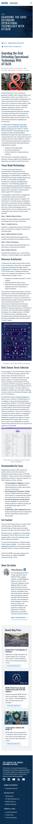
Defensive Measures (17, 43)
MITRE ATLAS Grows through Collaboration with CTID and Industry (15, 690)
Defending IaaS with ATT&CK (15, 186)
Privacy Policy (9, 815)
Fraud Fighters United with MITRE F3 (15, 728)
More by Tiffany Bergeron (18, 617)
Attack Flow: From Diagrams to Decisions (16, 651)
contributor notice (23, 537)
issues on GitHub (11, 544)
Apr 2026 (24, 723)
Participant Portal (11, 788)
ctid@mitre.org (5, 546)
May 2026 (24, 683)
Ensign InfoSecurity (13, 126)
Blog (3, 14)
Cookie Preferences (11, 812)
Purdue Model (5, 269)
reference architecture (9, 267)
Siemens (11, 129)
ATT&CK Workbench (22, 397)
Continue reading (13, 666)
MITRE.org (8, 796)
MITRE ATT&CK (10, 804)
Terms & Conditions (11, 817)
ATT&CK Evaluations (11, 799)
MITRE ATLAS (10, 801)
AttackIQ (16, 124)
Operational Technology (12, 46)
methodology (5, 175)
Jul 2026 (24, 645)
